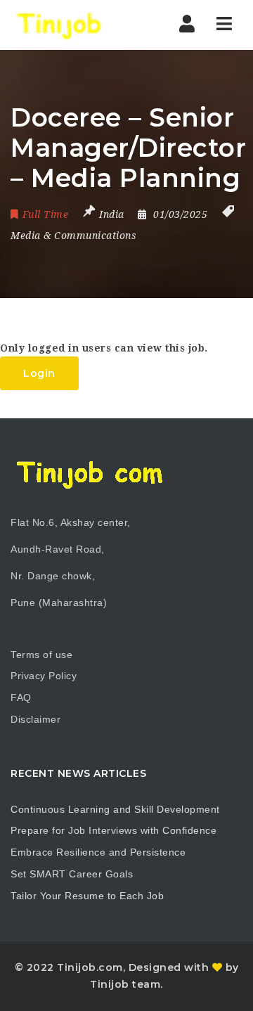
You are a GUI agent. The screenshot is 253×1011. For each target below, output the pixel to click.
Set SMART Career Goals (72, 874)
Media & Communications (73, 235)
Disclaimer (35, 719)
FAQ (21, 697)
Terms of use (41, 654)
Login (39, 373)
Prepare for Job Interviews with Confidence (113, 830)
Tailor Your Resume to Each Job (87, 895)
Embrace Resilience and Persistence (98, 852)
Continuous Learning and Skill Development (115, 809)
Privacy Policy (44, 675)
